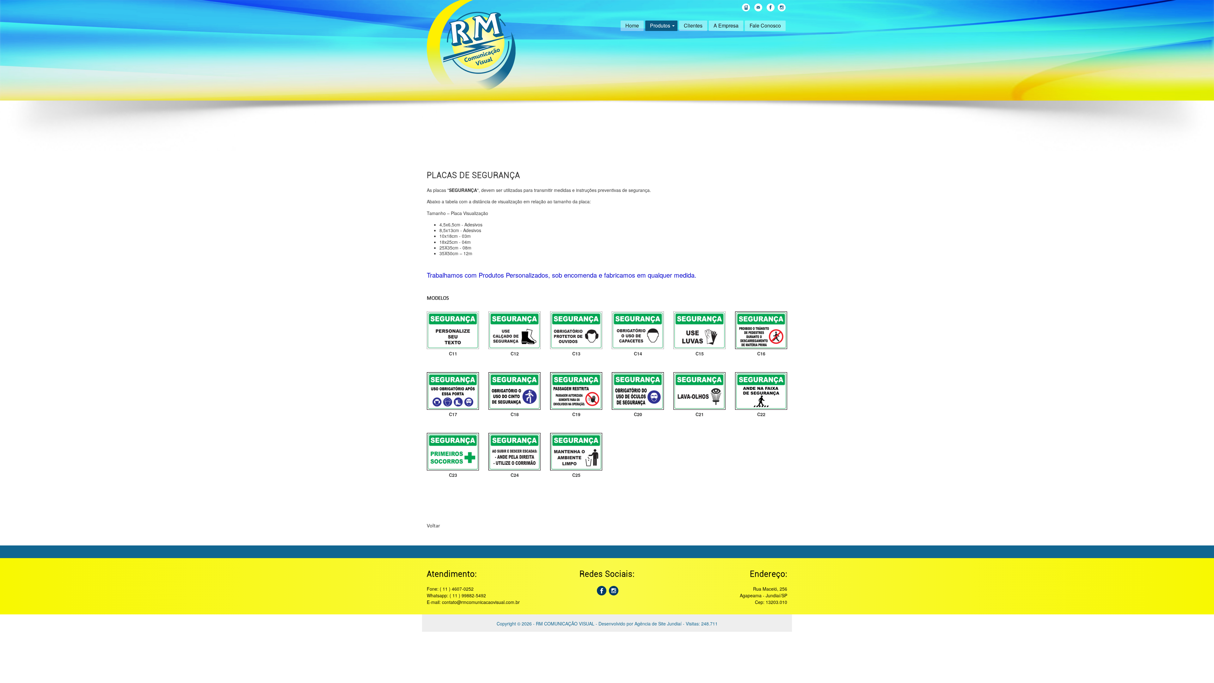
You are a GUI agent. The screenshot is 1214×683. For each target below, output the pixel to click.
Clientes (693, 25)
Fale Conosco (765, 25)
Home (632, 25)
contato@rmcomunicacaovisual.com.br (481, 602)
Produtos (660, 25)
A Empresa (726, 25)
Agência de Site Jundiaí (658, 623)
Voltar (433, 526)
